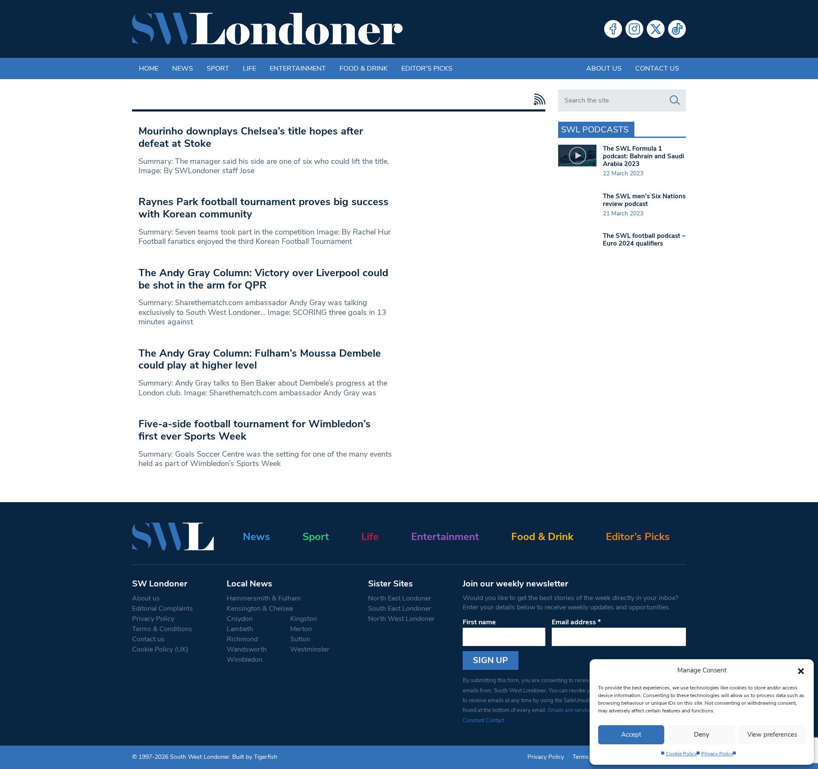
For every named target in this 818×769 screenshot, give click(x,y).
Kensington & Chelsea (260, 608)
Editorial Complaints (162, 608)
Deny (701, 734)
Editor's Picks (426, 68)
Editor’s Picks (638, 537)
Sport (218, 68)
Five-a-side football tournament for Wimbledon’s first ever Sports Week (254, 430)
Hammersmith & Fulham (264, 598)
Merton (301, 629)
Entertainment (298, 68)
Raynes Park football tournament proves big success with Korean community (263, 208)
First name (479, 622)
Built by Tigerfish (254, 757)
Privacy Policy (717, 753)
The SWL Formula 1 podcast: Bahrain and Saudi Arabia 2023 (643, 156)
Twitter (656, 29)
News (182, 68)
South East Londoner (399, 608)
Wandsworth (247, 649)
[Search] (675, 100)
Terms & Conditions (162, 629)
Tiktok (677, 29)
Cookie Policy (681, 753)
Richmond (242, 639)
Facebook (613, 29)
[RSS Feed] (537, 99)
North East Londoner (399, 598)
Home (148, 68)
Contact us (657, 68)
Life (249, 68)
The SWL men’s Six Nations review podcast (644, 200)
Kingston (303, 618)
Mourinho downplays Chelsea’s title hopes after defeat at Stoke (250, 137)
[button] (801, 670)
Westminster (309, 649)
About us (604, 68)
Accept (631, 734)
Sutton (300, 639)
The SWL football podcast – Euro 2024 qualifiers (644, 240)
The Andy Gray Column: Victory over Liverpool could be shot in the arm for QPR (263, 279)
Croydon (240, 618)
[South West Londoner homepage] (267, 29)
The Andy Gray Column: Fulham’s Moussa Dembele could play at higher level (259, 359)
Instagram (634, 29)
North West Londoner (401, 618)
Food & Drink (364, 68)
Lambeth (240, 629)
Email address (576, 622)
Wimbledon (244, 659)
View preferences (772, 734)
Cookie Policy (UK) (160, 649)
